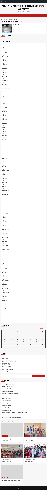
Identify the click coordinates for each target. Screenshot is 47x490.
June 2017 (4, 107)
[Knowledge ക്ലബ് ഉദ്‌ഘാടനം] (12, 430)
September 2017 (5, 96)
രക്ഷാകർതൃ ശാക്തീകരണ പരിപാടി (10, 403)
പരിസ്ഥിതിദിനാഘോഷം (7, 400)
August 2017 (5, 99)
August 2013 (5, 174)
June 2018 (4, 72)
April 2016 (4, 119)
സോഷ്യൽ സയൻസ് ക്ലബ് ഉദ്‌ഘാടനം (11, 393)
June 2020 (4, 52)
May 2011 (4, 264)
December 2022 (5, 48)
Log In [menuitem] (5, 1)
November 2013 (5, 166)
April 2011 (4, 268)
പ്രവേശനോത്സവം (6, 405)
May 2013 (4, 182)
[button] (2, 15)
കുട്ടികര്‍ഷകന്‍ (5, 407)
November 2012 (5, 202)
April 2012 (4, 225)
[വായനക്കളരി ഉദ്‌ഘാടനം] (35, 451)
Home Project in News (7, 360)
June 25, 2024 (9, 440)
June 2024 (4, 44)
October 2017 (5, 92)
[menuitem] (1, 1)
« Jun (2, 349)
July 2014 (4, 143)
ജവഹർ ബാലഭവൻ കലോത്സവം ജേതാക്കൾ (11, 417)
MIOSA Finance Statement (8, 369)
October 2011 (5, 245)
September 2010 (5, 292)
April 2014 (4, 150)
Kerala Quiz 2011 (6, 364)
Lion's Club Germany (6, 366)
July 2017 (4, 103)
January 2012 (5, 233)
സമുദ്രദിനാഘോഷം (6, 398)
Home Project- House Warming (9, 361)
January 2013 (5, 194)
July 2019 (4, 60)
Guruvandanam (5, 357)
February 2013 (5, 190)
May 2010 (4, 300)
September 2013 (5, 170)
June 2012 (4, 221)
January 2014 (5, 162)
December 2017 (5, 84)
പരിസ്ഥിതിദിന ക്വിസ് (7, 388)
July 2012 (4, 217)
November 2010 (5, 284)
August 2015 (5, 127)
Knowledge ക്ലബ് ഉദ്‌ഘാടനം (8, 384)
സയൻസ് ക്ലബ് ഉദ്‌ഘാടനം (8, 395)
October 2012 (5, 206)
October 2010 (5, 288)
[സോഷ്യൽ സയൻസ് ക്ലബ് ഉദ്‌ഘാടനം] (12, 472)
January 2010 (5, 308)
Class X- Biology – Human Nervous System (11, 414)
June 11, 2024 (31, 461)
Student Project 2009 (6, 371)
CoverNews (27, 488)
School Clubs (5, 435)
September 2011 (5, 249)
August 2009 (5, 319)
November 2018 (5, 68)
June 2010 (4, 296)
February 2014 (5, 158)
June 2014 (4, 147)
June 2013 (4, 178)
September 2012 (5, 209)
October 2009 (5, 312)
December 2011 (5, 237)
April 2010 (4, 304)
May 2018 (4, 76)
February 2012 (5, 229)
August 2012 (5, 213)
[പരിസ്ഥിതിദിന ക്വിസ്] (12, 451)
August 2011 (5, 253)
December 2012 (5, 198)
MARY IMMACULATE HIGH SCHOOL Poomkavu (23, 7)
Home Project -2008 (6, 358)
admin (4, 440)
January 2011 (5, 276)
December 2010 (5, 280)
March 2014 (4, 154)
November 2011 (5, 241)
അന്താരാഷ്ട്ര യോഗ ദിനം (7, 386)
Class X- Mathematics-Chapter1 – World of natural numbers (14, 412)
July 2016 (4, 115)
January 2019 (5, 64)
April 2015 (4, 135)
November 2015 (5, 123)
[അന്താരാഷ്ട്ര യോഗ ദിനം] (35, 430)
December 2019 (5, 56)
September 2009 (5, 315)
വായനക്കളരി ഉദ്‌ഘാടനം (7, 391)
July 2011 (4, 257)
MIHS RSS (4, 367)
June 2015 (4, 131)
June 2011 (4, 260)
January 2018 (5, 80)
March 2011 (4, 272)
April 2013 (4, 186)
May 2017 (4, 111)
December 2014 (5, 139)
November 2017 (5, 88)
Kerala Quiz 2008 (6, 363)
